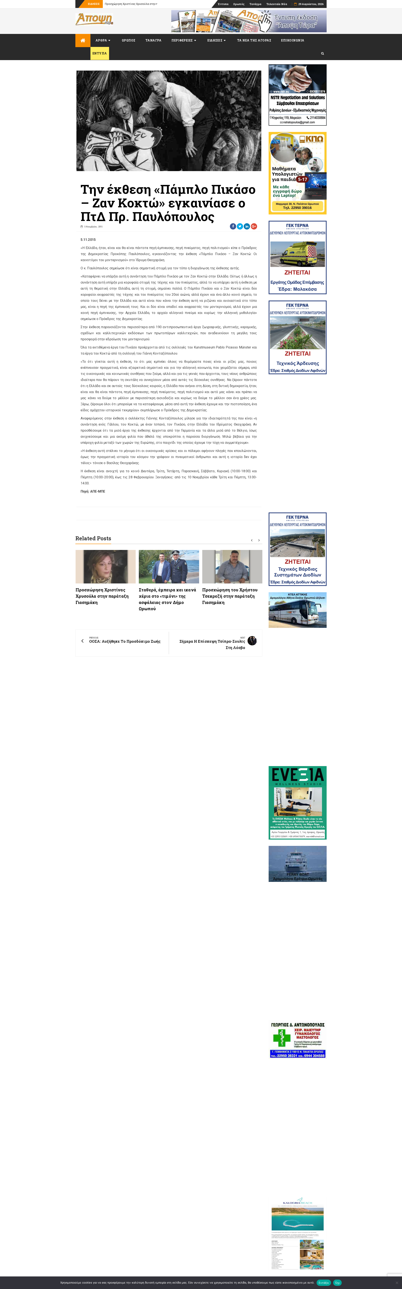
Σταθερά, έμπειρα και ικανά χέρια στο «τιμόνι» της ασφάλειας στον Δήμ (151, 3)
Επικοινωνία (292, 40)
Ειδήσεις (214, 40)
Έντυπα (223, 4)
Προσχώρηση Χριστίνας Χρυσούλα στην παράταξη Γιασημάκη (102, 596)
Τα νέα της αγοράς (254, 40)
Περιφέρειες (182, 40)
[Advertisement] (298, 443)
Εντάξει (324, 1282)
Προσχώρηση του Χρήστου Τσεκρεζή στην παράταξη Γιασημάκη (230, 596)
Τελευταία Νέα (276, 4)
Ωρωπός (239, 4)
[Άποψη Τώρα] (82, 40)
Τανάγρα (255, 4)
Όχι (337, 1282)
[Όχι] (397, 1283)
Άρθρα (101, 40)
